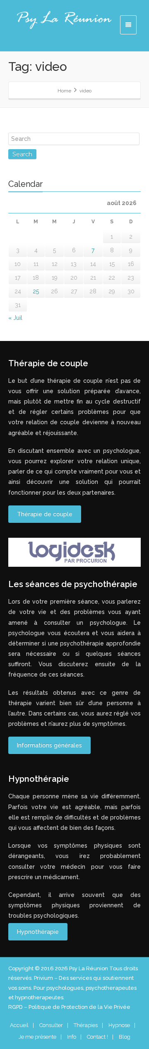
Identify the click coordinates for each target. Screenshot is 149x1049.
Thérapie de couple (44, 514)
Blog (124, 1037)
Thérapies (86, 1025)
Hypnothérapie (38, 931)
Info (71, 1037)
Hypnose (119, 1025)
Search (22, 154)
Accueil (19, 1025)
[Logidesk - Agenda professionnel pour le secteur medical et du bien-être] (74, 552)
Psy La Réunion (89, 968)
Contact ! (97, 1037)
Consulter (51, 1025)
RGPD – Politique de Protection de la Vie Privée (69, 1007)
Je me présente (37, 1037)
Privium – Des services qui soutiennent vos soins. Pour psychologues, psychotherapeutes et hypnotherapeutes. (72, 988)
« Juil (15, 317)
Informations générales (49, 745)
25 (36, 291)
